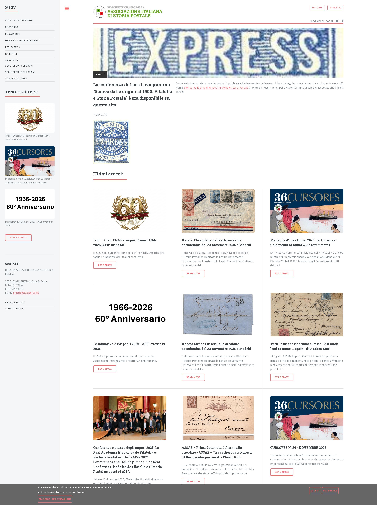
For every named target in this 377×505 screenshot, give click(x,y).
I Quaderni (12, 33)
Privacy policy (15, 302)
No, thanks (330, 491)
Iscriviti (317, 7)
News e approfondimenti (22, 40)
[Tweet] (336, 21)
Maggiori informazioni (55, 499)
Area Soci (335, 7)
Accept (315, 490)
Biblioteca (12, 47)
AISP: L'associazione (19, 20)
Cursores (11, 27)
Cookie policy (14, 308)
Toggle (67, 8)
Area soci (11, 60)
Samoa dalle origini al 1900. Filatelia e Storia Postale (216, 87)
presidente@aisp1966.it (26, 292)
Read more (105, 265)
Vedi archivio (18, 237)
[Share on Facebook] (342, 21)
